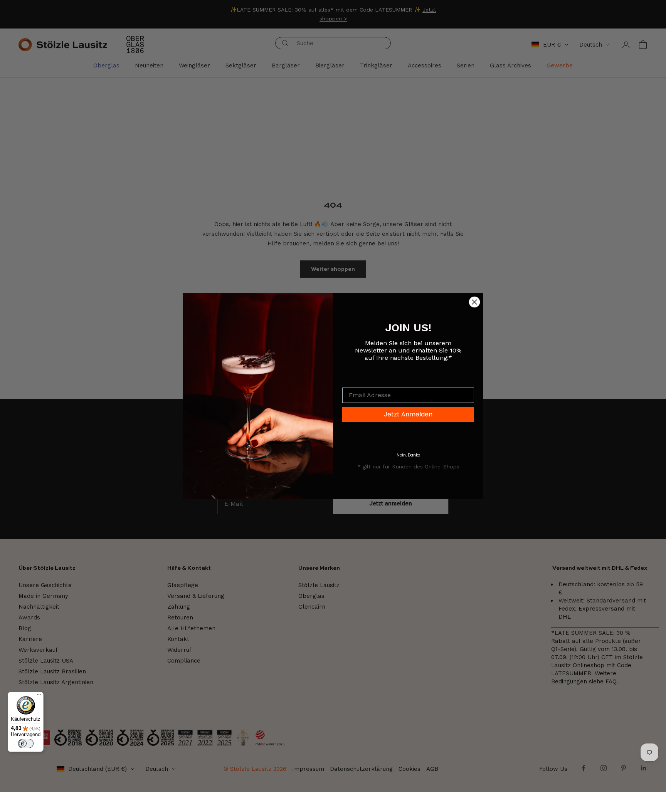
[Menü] (39, 696)
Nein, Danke (408, 455)
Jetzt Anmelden (408, 414)
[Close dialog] (474, 302)
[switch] (26, 743)
